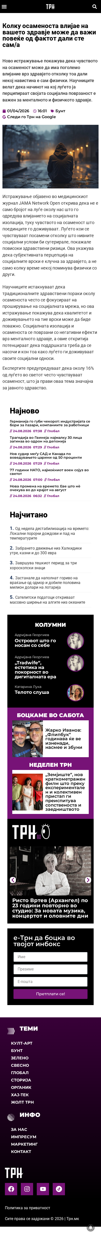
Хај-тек (20, 1095)
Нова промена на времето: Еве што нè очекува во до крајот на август (45, 488)
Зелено (19, 1058)
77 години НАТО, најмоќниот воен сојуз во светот (49, 472)
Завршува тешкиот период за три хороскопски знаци (43, 565)
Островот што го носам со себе (35, 643)
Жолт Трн (22, 1102)
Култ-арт (21, 1043)
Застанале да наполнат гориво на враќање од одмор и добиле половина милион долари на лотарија (45, 583)
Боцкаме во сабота (50, 715)
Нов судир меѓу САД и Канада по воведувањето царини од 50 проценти (46, 455)
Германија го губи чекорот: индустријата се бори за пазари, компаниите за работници (50, 423)
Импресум (23, 1137)
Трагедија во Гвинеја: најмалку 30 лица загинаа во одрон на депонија (46, 439)
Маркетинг (24, 1144)
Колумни (50, 624)
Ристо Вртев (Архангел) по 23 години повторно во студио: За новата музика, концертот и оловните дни (50, 908)
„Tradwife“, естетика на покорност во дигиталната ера (35, 670)
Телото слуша (32, 692)
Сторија (21, 1080)
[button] (4, 6)
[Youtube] (43, 1189)
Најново (24, 410)
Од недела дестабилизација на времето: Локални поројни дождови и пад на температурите (49, 533)
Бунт (60, 111)
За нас (19, 1129)
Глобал (20, 1072)
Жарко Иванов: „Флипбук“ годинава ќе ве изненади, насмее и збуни (63, 738)
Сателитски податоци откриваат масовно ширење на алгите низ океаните (47, 599)
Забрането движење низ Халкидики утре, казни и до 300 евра (46, 550)
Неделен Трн (50, 764)
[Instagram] (27, 1189)
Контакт (21, 1151)
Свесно (20, 1065)
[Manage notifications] (91, 1227)
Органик (21, 1087)
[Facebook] (11, 1189)
